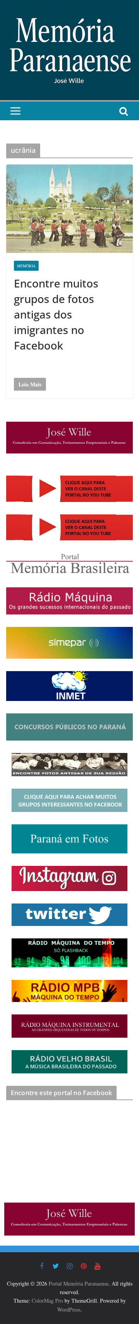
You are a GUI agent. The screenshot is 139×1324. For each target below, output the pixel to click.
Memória (26, 265)
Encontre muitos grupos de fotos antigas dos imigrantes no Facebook (56, 314)
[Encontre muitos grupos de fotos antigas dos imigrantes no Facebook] (69, 208)
